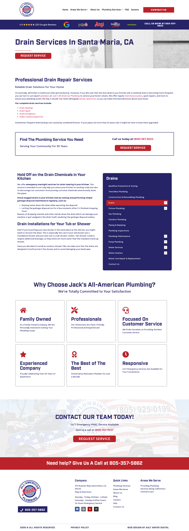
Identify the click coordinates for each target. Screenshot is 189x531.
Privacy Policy (80, 528)
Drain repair (25, 111)
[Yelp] (90, 509)
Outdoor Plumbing (117, 219)
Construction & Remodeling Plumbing (126, 197)
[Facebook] (77, 509)
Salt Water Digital (157, 528)
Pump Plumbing (115, 241)
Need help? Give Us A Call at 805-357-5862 (94, 463)
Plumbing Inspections (118, 230)
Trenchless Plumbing (118, 191)
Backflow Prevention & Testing (123, 186)
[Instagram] (96, 509)
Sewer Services (115, 247)
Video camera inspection (31, 116)
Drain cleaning (26, 108)
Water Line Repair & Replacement (124, 258)
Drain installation (27, 113)
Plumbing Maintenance (119, 236)
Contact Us (113, 264)
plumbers (44, 96)
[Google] (83, 509)
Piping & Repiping (117, 225)
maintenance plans (133, 96)
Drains (111, 202)
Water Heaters (115, 253)
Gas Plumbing (114, 214)
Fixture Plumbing (116, 208)
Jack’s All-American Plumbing (66, 96)
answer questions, (87, 98)
